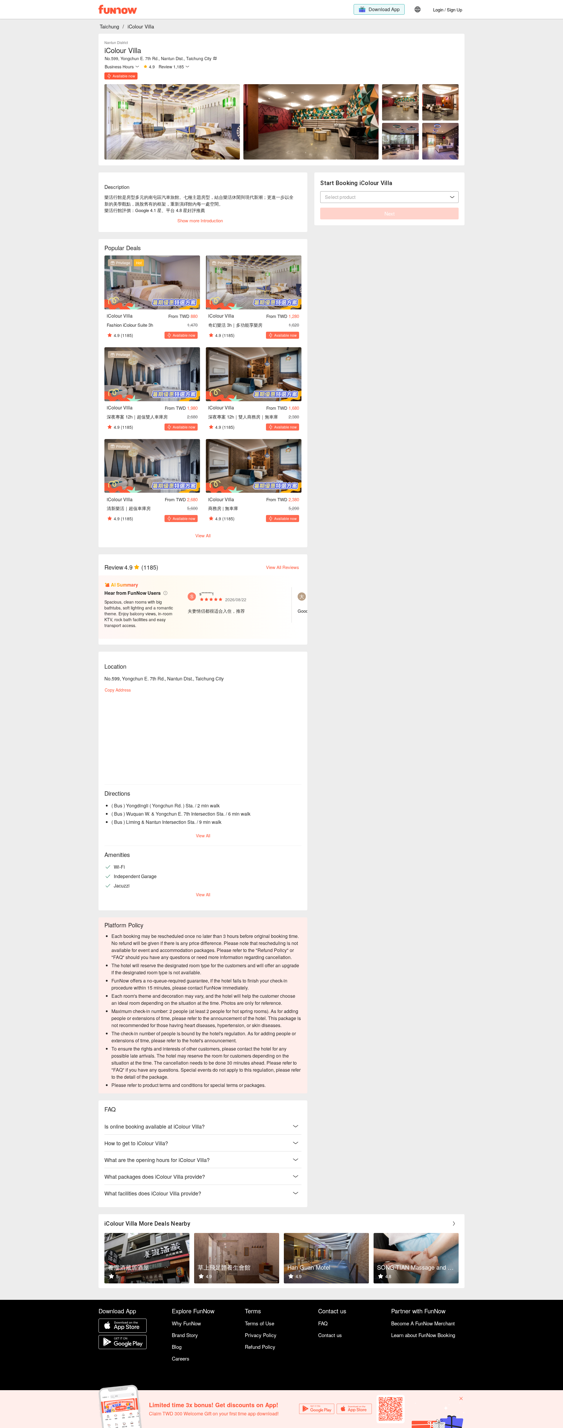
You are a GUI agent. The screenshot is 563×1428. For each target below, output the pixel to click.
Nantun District (116, 42)
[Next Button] (454, 1223)
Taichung (109, 26)
